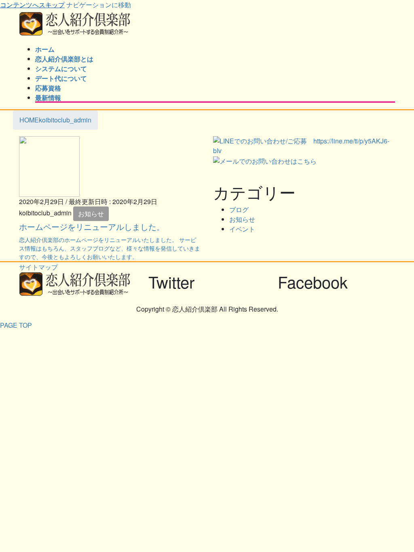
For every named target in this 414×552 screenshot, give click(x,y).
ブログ (239, 209)
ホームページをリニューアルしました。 (92, 226)
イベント (242, 229)
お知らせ (91, 213)
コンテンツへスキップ (32, 4)
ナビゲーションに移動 (98, 4)
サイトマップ (38, 267)
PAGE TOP (16, 325)
